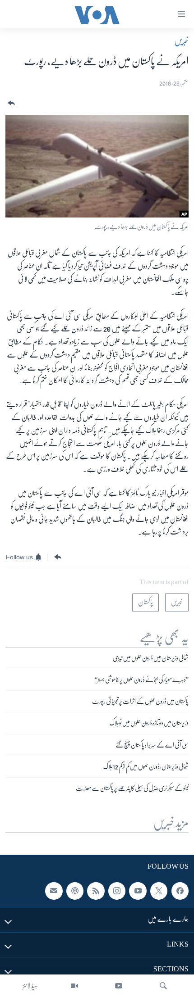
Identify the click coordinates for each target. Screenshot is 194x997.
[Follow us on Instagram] (116, 891)
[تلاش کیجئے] (163, 985)
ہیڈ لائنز (30, 986)
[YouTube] (118, 985)
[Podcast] (74, 891)
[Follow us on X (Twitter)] (158, 891)
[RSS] (95, 891)
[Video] (74, 985)
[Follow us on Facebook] (180, 891)
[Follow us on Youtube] (137, 891)
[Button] (10, 103)
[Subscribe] (53, 891)
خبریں (181, 41)
